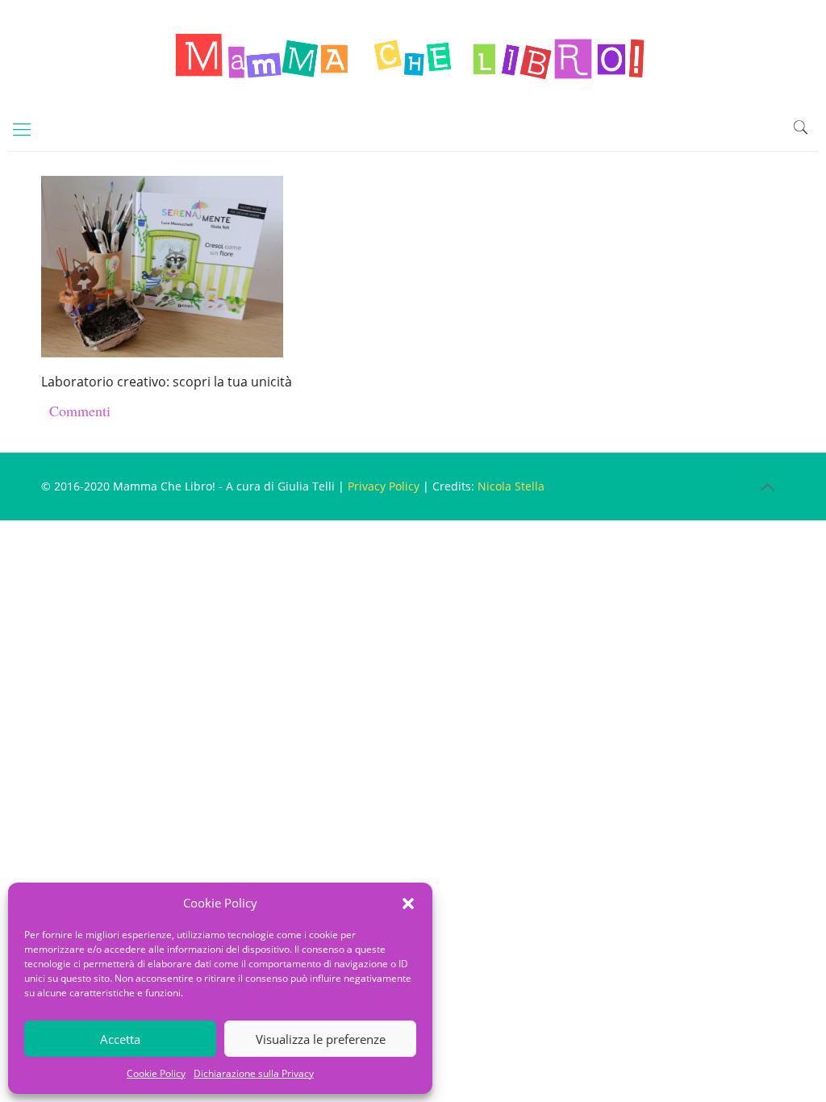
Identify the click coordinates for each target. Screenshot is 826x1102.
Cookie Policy (156, 1073)
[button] (408, 903)
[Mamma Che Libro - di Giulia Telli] (413, 53)
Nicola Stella (511, 486)
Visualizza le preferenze (321, 1039)
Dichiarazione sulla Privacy (254, 1073)
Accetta (120, 1039)
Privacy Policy (383, 486)
